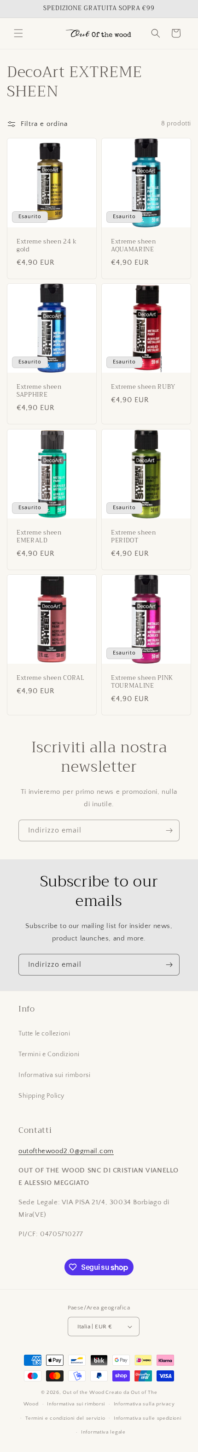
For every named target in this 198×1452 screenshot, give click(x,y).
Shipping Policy (41, 1096)
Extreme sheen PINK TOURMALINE (142, 682)
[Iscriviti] (169, 830)
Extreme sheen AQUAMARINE (133, 246)
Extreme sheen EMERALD (39, 537)
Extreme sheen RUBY (143, 387)
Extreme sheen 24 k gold (47, 246)
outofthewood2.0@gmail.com (66, 1151)
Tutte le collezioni (44, 1033)
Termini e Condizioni (49, 1054)
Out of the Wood (84, 1392)
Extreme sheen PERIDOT (133, 537)
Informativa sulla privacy (144, 1404)
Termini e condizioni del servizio (65, 1418)
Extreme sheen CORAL (51, 678)
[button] (18, 33)
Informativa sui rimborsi (54, 1075)
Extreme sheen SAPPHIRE (39, 391)
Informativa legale (103, 1432)
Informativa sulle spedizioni (147, 1418)
